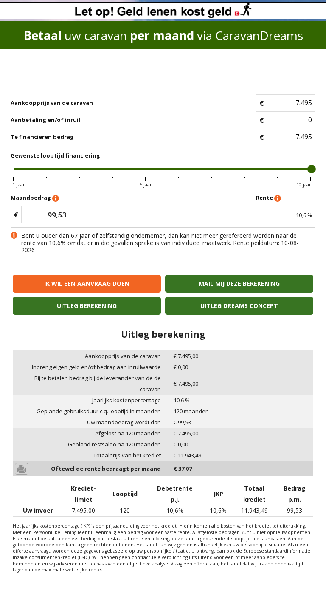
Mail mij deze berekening (239, 283)
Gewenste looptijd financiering (55, 155)
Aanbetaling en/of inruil (45, 120)
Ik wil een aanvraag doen (86, 283)
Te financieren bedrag (42, 137)
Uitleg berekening (87, 306)
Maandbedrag (31, 197)
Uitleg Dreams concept (239, 306)
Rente (265, 197)
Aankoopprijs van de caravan (52, 103)
